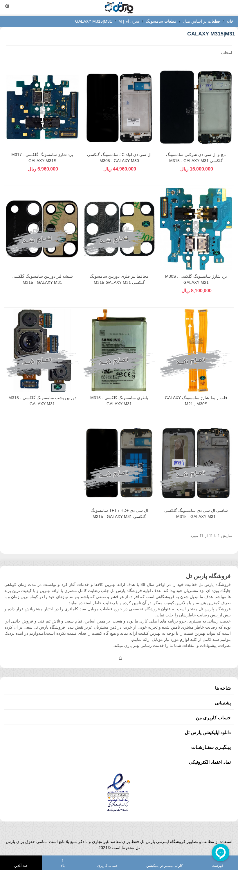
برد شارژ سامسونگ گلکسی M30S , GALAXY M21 (196, 279)
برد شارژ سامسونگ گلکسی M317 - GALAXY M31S (42, 157)
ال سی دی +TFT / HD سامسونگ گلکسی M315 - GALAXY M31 (119, 513)
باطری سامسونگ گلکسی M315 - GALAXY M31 (119, 400)
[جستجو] (228, 7)
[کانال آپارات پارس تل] (132, 657)
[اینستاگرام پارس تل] (97, 657)
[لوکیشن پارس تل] (120, 657)
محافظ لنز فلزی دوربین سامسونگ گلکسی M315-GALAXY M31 (119, 279)
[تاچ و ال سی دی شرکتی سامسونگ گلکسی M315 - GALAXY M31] (196, 107)
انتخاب (226, 52)
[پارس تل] (119, 7)
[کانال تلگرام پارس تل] (109, 657)
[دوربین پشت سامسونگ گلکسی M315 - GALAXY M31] (42, 350)
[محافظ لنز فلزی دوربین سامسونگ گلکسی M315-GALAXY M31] (119, 228)
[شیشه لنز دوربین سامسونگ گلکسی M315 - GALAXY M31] (42, 228)
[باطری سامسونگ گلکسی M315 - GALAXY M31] (119, 350)
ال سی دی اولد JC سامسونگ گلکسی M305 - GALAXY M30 (119, 157)
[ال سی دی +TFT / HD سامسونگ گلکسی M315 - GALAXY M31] (119, 463)
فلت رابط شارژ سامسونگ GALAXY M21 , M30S (196, 400)
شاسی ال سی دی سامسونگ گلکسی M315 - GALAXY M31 (196, 513)
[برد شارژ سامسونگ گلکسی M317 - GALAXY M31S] (42, 107)
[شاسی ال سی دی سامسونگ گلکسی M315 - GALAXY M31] (196, 463)
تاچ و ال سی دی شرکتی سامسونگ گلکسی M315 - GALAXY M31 (196, 157)
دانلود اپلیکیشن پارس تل (208, 732)
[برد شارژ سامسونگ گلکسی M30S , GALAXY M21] (196, 228)
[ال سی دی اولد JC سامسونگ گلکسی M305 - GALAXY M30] (119, 107)
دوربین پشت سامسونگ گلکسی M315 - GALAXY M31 (42, 400)
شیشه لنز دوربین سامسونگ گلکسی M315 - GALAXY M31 (42, 279)
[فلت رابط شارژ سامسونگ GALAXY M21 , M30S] (196, 350)
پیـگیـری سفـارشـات (211, 747)
